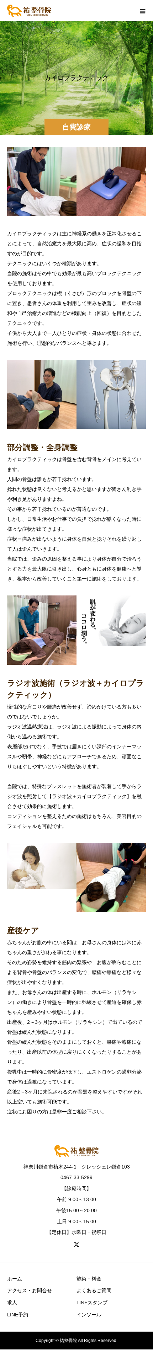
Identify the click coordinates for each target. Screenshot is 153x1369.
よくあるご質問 (93, 1290)
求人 (12, 1302)
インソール (88, 1314)
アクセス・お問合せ (29, 1290)
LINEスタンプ (91, 1302)
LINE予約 (17, 1314)
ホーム (14, 1279)
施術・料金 (88, 1279)
